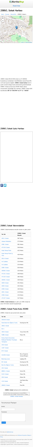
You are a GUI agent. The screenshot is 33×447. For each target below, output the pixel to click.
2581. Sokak (5, 244)
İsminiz (3, 406)
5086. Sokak (5, 335)
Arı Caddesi (5, 261)
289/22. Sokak (6, 385)
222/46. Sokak (6, 355)
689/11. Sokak (6, 371)
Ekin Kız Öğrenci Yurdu (8, 365)
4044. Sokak (5, 332)
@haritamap (10, 432)
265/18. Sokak (6, 320)
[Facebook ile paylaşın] (2, 185)
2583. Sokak (5, 267)
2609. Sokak (5, 283)
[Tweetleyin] (5, 185)
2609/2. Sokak (6, 270)
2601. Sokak (5, 292)
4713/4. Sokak (6, 247)
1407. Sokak (5, 348)
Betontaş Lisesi (6, 359)
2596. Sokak (5, 289)
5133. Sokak (5, 374)
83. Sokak (4, 362)
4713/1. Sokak (6, 274)
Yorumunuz (4, 412)
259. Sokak (5, 345)
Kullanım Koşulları (22, 435)
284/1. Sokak (5, 326)
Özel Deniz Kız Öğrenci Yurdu (9, 323)
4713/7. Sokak (6, 298)
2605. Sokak (5, 286)
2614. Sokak (5, 258)
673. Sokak (5, 351)
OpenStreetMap (28, 42)
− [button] (2, 21)
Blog (1, 437)
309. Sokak (5, 377)
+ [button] (2, 18)
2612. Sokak (5, 238)
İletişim (29, 435)
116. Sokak (5, 381)
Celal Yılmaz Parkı (6, 250)
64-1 (3, 329)
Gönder (4, 422)
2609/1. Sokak (6, 280)
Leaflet (22, 42)
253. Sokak (5, 368)
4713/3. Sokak (6, 277)
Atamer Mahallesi (6, 241)
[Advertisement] (16, 59)
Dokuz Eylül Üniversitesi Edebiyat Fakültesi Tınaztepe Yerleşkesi (9, 340)
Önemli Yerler (16, 6)
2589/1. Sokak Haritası (16, 396)
